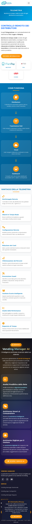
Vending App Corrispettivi (8, 491)
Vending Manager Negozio (9, 495)
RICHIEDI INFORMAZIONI (11, 56)
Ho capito (17, 516)
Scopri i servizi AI (17, 461)
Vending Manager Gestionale (9, 487)
